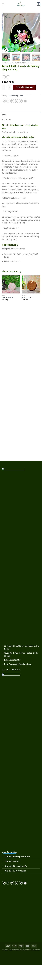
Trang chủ (5, 63)
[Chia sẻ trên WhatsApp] (4, 101)
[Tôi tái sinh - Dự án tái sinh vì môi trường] (20, 4)
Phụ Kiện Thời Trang (19, 63)
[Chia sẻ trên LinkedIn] (25, 101)
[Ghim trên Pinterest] (21, 101)
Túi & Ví (30, 63)
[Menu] (3, 4)
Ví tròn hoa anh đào (8, 297)
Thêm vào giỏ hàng (24, 87)
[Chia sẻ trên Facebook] (8, 101)
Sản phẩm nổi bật (13, 96)
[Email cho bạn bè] (16, 101)
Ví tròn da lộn (26, 297)
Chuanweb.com (35, 950)
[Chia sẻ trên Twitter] (12, 101)
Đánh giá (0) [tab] (6, 119)
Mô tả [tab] (4, 115)
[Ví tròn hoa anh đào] (11, 284)
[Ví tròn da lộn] (31, 284)
